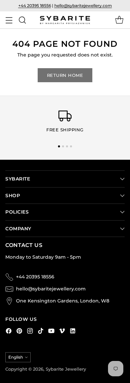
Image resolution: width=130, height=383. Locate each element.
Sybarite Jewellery (66, 369)
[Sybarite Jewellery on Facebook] (9, 332)
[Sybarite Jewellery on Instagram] (30, 332)
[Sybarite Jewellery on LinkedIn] (73, 332)
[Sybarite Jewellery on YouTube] (51, 332)
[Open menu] (9, 20)
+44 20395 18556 (34, 5)
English (15, 357)
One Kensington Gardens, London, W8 (62, 301)
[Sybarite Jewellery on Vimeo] (62, 332)
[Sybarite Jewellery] (65, 20)
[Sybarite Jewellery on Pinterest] (19, 332)
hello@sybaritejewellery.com (83, 5)
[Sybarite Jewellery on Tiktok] (41, 332)
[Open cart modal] (119, 20)
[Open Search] (22, 20)
